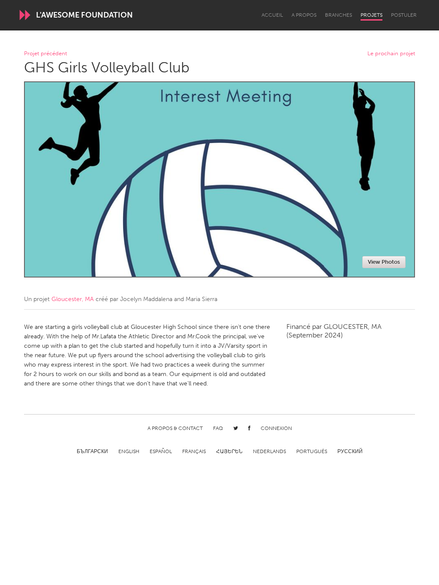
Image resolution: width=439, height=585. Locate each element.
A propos (304, 15)
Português (311, 451)
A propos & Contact (175, 428)
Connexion (276, 428)
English (128, 451)
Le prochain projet (391, 54)
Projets (371, 15)
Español (161, 451)
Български (92, 451)
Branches (338, 15)
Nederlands (269, 451)
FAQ (218, 428)
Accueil (272, 15)
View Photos (384, 262)
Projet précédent (45, 54)
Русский (350, 451)
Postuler (404, 15)
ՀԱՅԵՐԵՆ (229, 451)
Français (194, 451)
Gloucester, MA (72, 299)
